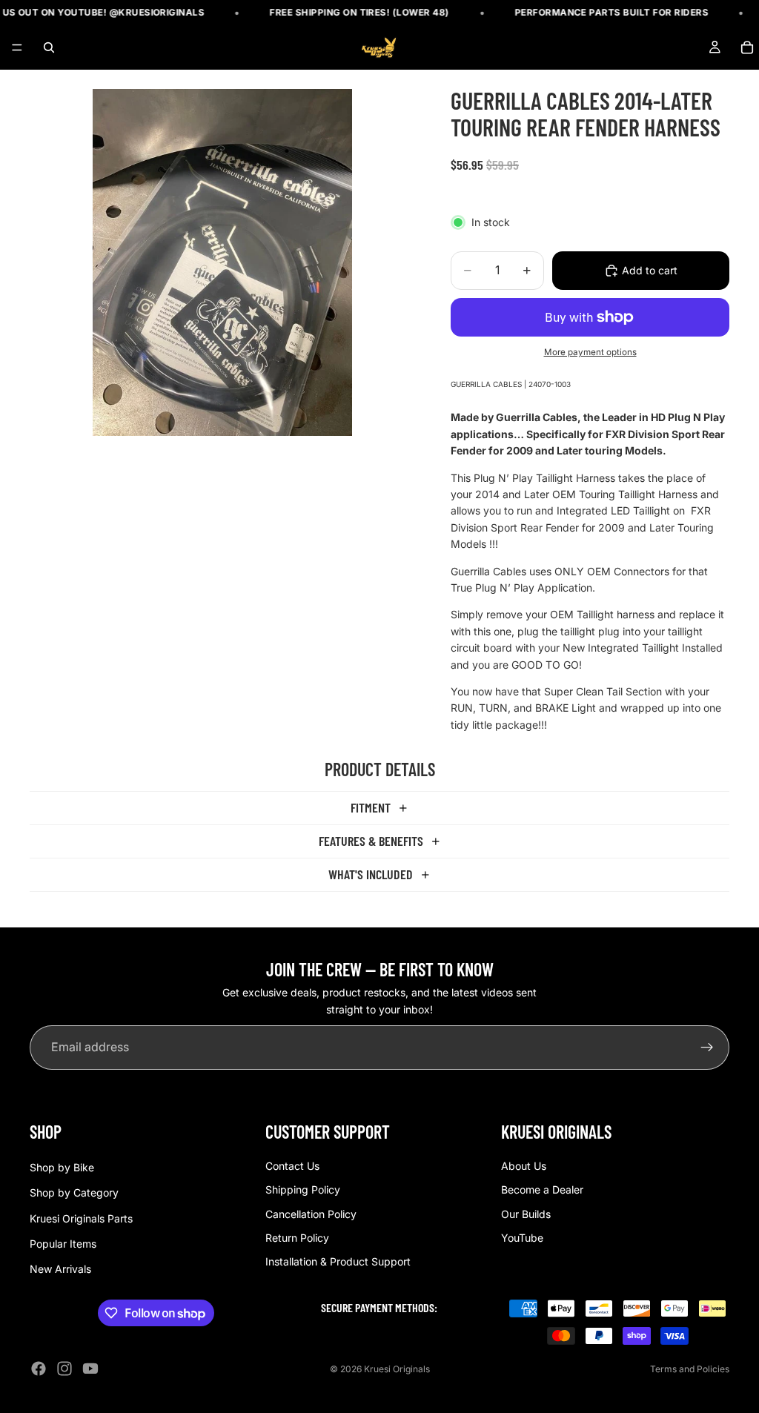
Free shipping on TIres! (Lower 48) (344, 12)
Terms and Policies (689, 1368)
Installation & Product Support (338, 1261)
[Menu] (17, 48)
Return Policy (297, 1237)
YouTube (522, 1237)
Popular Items (63, 1243)
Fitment (371, 807)
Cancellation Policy (311, 1213)
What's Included (370, 874)
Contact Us (292, 1165)
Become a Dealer (542, 1189)
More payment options (590, 352)
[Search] (49, 47)
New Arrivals (60, 1269)
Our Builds (526, 1213)
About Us (523, 1165)
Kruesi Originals (397, 1368)
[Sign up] (707, 1047)
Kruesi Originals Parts (81, 1217)
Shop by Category (74, 1192)
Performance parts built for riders (595, 12)
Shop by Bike (62, 1166)
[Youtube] (90, 1368)
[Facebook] (38, 1368)
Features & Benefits (371, 841)
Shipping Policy (302, 1189)
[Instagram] (64, 1368)
